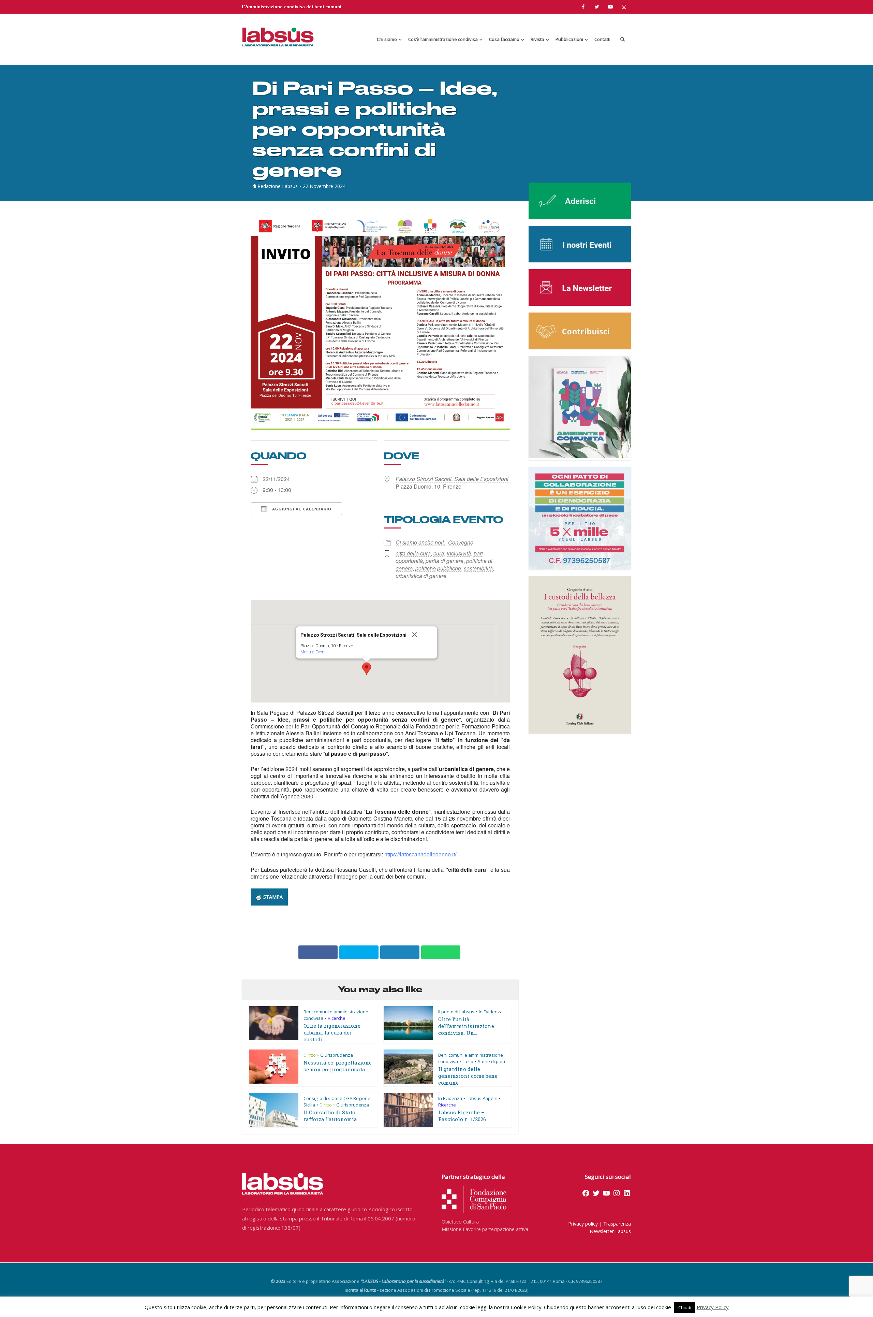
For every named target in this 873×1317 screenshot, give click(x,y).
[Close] (421, 634)
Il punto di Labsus (456, 1012)
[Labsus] (278, 36)
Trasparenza (617, 1223)
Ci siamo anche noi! (420, 542)
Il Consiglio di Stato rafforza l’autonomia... (332, 1116)
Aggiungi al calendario (301, 509)
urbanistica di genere (421, 576)
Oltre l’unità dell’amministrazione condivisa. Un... (466, 1026)
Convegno (460, 542)
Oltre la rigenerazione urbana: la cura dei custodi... (332, 1032)
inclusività (459, 553)
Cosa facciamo (504, 39)
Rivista (537, 39)
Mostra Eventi (313, 651)
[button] (366, 668)
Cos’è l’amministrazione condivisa (443, 39)
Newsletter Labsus (610, 1231)
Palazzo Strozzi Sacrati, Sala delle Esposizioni (452, 479)
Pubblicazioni (569, 39)
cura (438, 553)
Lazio (467, 1061)
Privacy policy (583, 1223)
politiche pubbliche (438, 568)
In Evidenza (491, 1012)
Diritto (310, 1055)
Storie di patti (491, 1061)
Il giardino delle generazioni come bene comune (468, 1076)
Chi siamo (387, 39)
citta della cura (413, 553)
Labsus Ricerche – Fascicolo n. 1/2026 (462, 1116)
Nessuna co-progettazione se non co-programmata (338, 1066)
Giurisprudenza (336, 1055)
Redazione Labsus (277, 186)
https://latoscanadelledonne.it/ (420, 854)
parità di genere (444, 561)
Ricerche (336, 1018)
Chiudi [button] (684, 1307)
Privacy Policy (713, 1307)
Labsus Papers (482, 1098)
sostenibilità (478, 568)
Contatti (602, 39)
